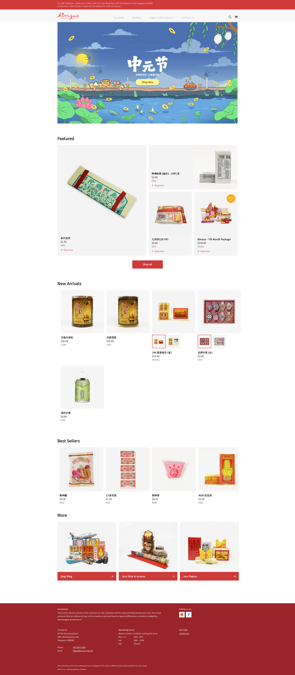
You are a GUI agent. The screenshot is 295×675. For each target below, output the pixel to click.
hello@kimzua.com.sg (83, 650)
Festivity (136, 17)
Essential (119, 17)
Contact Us (187, 17)
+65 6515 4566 (79, 647)
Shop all (147, 264)
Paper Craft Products (161, 17)
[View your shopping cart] (236, 17)
